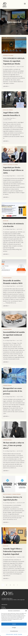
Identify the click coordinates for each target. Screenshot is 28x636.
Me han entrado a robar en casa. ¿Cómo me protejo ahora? (13, 445)
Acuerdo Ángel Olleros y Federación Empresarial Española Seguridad (12, 551)
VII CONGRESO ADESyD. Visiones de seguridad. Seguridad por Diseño (14, 61)
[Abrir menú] (24, 3)
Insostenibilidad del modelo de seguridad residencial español (14, 335)
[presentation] (14, 45)
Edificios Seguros (7, 277)
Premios (11, 109)
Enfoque (3, 607)
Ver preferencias (14, 631)
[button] (26, 610)
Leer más (6, 86)
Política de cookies (9, 634)
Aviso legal (15, 634)
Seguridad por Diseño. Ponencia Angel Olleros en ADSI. (13, 170)
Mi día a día (5, 109)
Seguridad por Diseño (8, 55)
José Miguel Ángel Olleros (10, 66)
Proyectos (4, 608)
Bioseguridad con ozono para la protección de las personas (12, 391)
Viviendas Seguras (7, 329)
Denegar (14, 627)
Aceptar (14, 624)
